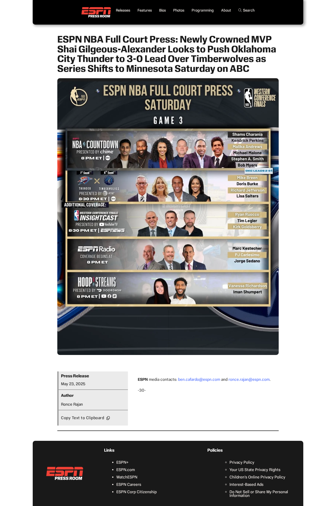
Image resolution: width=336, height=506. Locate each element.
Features (144, 10)
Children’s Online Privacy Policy (257, 477)
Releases (123, 10)
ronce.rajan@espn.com (249, 379)
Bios (162, 10)
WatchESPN (126, 477)
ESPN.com (125, 469)
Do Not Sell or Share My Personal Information (258, 494)
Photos (178, 10)
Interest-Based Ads (246, 484)
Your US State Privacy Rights (254, 469)
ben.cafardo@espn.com (199, 379)
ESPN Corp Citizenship (136, 492)
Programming (203, 10)
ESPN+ (122, 462)
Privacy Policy (241, 462)
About (226, 10)
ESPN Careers (128, 484)
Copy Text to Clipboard (82, 417)
